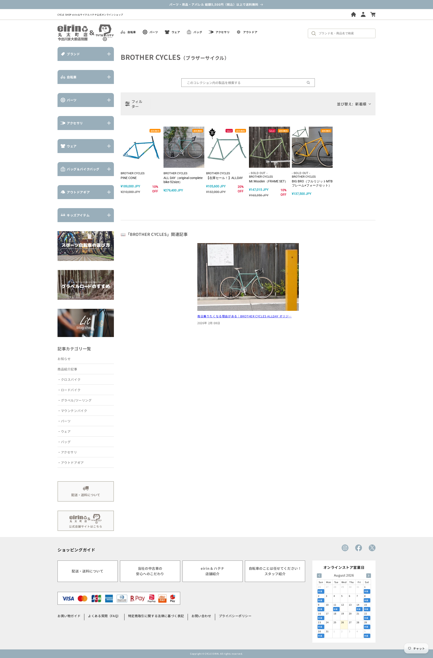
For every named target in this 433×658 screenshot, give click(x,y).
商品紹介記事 (67, 369)
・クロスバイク (69, 379)
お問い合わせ (201, 616)
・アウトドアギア (71, 462)
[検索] (314, 33)
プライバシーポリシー (235, 616)
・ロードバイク (69, 390)
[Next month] (368, 575)
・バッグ (64, 441)
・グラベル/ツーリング (75, 400)
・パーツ (64, 421)
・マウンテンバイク (72, 410)
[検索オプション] (310, 82)
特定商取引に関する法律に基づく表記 (156, 616)
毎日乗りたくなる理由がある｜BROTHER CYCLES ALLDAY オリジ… (244, 316)
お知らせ (64, 358)
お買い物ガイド (69, 616)
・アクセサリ (67, 452)
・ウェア (64, 431)
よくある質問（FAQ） (104, 616)
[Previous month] (319, 575)
